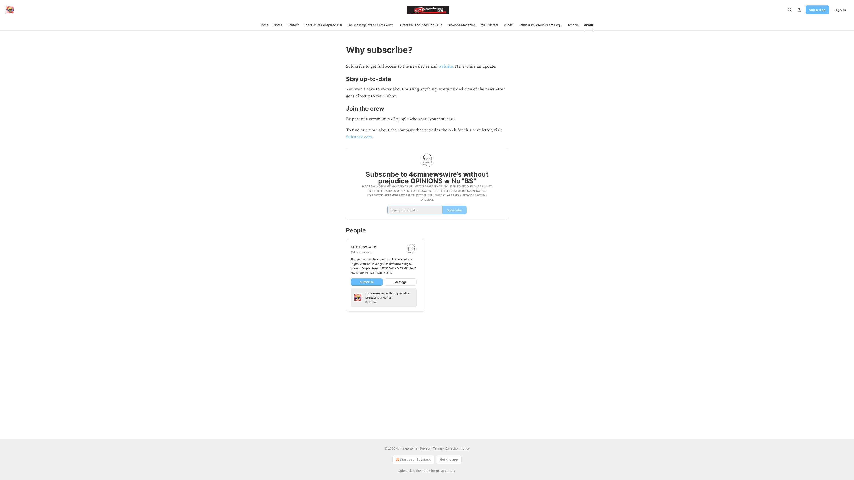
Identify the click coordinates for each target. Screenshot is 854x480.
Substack (405, 470)
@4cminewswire (361, 252)
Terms (437, 448)
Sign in (840, 10)
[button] (264, 25)
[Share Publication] (799, 9)
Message (400, 282)
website (446, 66)
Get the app (449, 459)
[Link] (339, 49)
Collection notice (457, 448)
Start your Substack (415, 459)
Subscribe (817, 10)
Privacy (425, 448)
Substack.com (359, 137)
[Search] (789, 9)
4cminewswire (363, 246)
